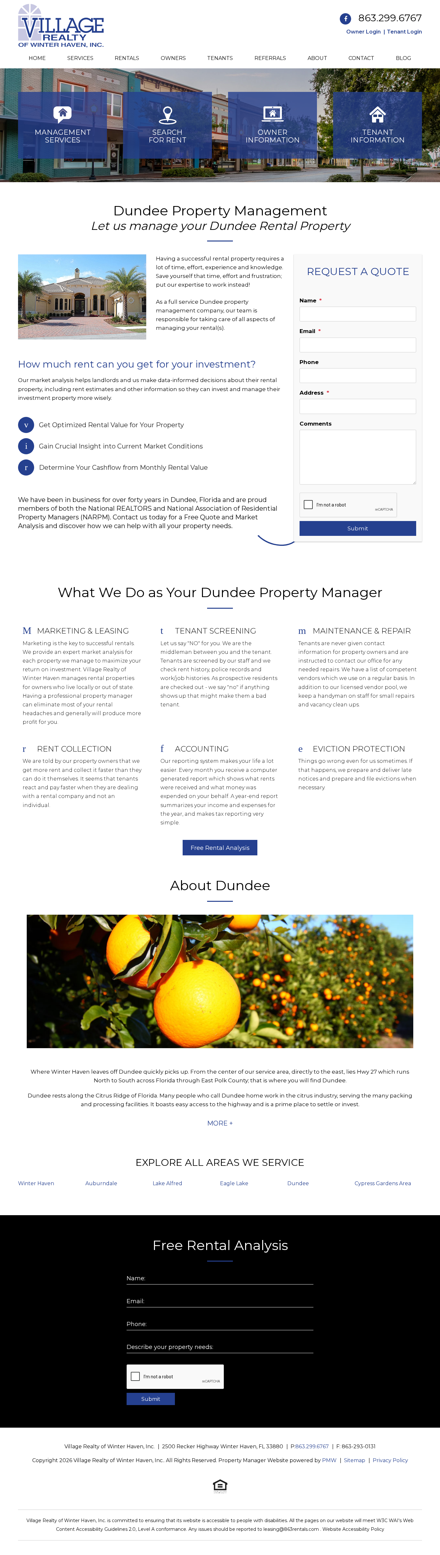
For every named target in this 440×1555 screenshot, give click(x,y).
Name (308, 300)
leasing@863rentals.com (291, 1529)
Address (312, 392)
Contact (361, 58)
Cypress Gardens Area (383, 1183)
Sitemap (354, 1460)
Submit (358, 528)
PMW (329, 1460)
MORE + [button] (220, 1123)
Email (307, 331)
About (317, 58)
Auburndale (101, 1183)
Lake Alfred (167, 1183)
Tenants (220, 58)
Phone (309, 362)
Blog (403, 58)
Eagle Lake (234, 1183)
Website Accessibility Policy (353, 1529)
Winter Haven (36, 1183)
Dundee (298, 1183)
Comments (316, 423)
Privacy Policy (390, 1460)
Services (80, 58)
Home (37, 58)
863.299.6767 (390, 18)
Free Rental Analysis (220, 847)
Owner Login (363, 32)
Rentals (127, 58)
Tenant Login (404, 32)
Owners (173, 58)
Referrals (270, 58)
